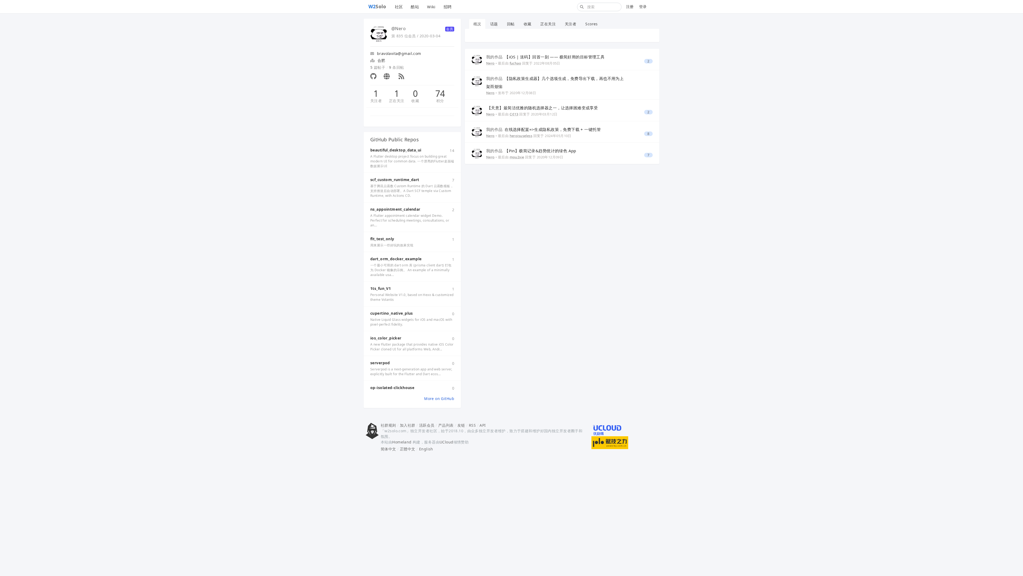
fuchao (515, 63)
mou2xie (517, 157)
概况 (477, 23)
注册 (630, 6)
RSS (472, 425)
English (426, 448)
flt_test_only (382, 238)
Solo (377, 6)
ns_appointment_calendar (395, 209)
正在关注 (396, 100)
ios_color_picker (385, 338)
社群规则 (388, 425)
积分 (440, 100)
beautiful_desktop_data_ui (395, 150)
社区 (399, 6)
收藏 (415, 100)
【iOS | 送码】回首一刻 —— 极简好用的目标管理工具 (545, 56)
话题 (494, 23)
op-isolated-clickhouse (392, 387)
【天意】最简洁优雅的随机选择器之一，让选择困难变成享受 (542, 107)
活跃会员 (427, 425)
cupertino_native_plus (391, 313)
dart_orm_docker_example (396, 258)
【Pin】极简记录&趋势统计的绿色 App (531, 150)
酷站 (415, 6)
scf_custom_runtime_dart (394, 179)
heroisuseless (521, 135)
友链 (461, 425)
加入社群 (407, 425)
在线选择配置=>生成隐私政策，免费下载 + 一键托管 (543, 129)
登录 (643, 6)
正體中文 (407, 448)
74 (440, 93)
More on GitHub (439, 398)
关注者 (376, 100)
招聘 (448, 6)
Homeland (401, 442)
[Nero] (477, 59)
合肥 (381, 60)
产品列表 (446, 425)
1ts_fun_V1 (380, 288)
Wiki (431, 6)
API (483, 425)
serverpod (380, 362)
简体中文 (388, 448)
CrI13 (514, 114)
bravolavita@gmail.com (398, 53)
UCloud (446, 442)
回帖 (511, 23)
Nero (490, 63)
